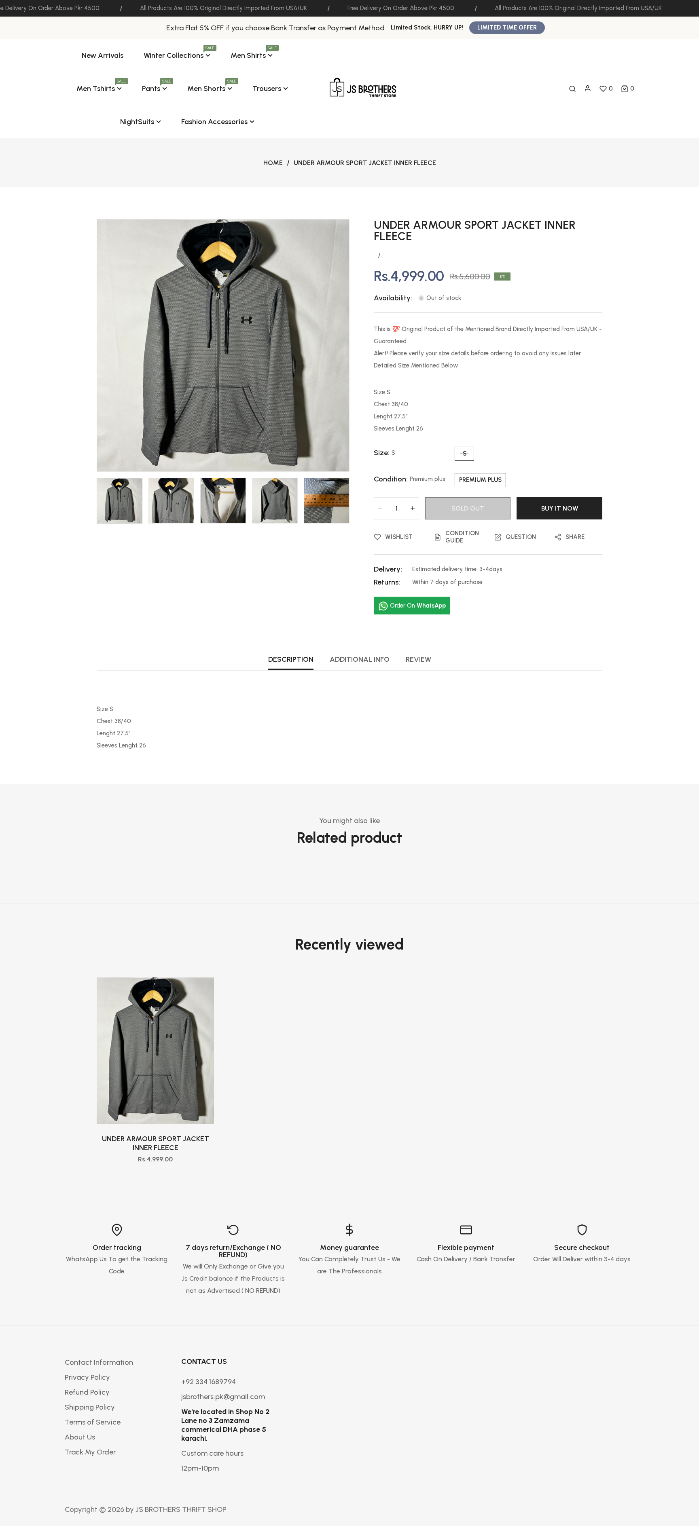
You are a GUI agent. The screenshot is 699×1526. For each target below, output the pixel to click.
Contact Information (99, 1362)
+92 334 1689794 (208, 1381)
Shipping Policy (90, 1407)
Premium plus (480, 479)
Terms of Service (93, 1422)
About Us (80, 1437)
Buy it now (559, 508)
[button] (627, 88)
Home (273, 163)
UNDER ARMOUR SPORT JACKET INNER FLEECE (155, 1143)
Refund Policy (87, 1392)
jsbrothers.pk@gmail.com (223, 1396)
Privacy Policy (87, 1377)
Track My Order (90, 1452)
